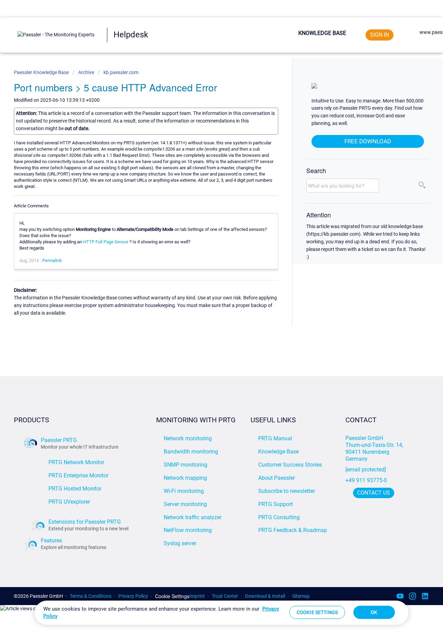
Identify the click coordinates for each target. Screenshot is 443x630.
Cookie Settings (172, 596)
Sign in (379, 35)
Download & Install (265, 596)
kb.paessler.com (120, 72)
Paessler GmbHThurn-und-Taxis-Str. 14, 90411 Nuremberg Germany (375, 448)
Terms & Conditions (90, 596)
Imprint (197, 596)
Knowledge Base (322, 33)
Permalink (52, 260)
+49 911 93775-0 (366, 480)
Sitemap (301, 596)
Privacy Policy (133, 596)
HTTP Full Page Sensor (105, 241)
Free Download (367, 141)
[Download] (208, 228)
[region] (221, 613)
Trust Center (225, 596)
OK (374, 612)
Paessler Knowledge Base (42, 72)
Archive (86, 72)
